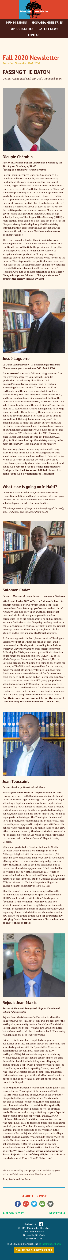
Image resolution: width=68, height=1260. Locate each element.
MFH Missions (16, 22)
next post (56, 1213)
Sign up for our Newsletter (34, 1250)
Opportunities (22, 29)
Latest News (48, 29)
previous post (14, 1213)
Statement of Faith (50, 1243)
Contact (34, 35)
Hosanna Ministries (47, 22)
